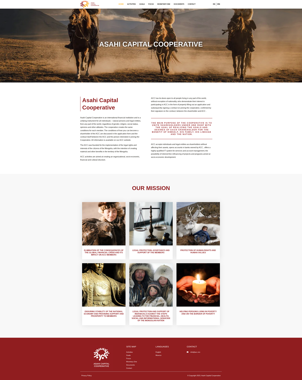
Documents (179, 4)
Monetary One (163, 4)
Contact (191, 4)
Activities (131, 4)
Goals (142, 4)
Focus (151, 4)
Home (121, 4)
